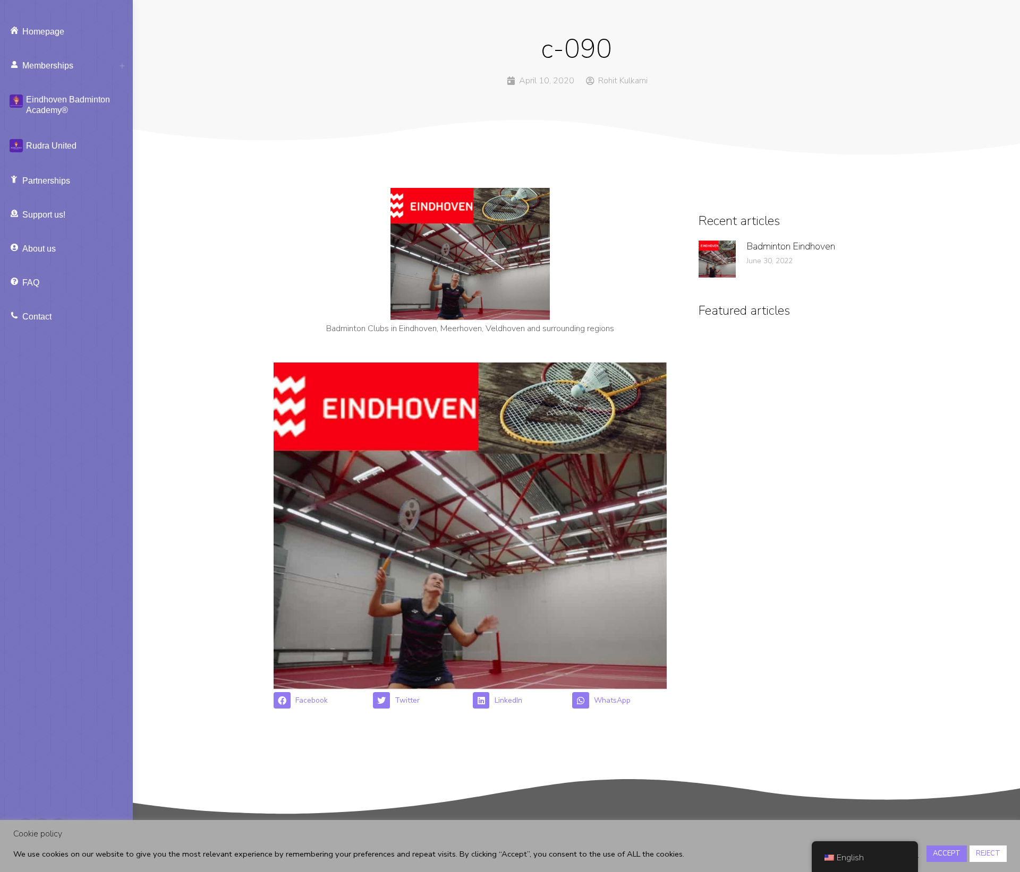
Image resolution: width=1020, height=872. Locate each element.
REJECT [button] (988, 853)
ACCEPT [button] (946, 853)
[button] (321, 700)
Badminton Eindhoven (790, 246)
